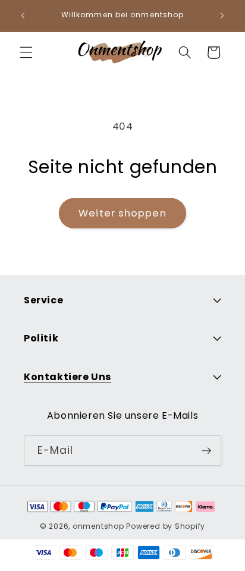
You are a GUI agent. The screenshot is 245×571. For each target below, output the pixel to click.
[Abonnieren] (206, 450)
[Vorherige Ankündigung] (23, 16)
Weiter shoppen (122, 213)
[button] (26, 52)
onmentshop (98, 526)
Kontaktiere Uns (67, 377)
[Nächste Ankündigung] (222, 16)
